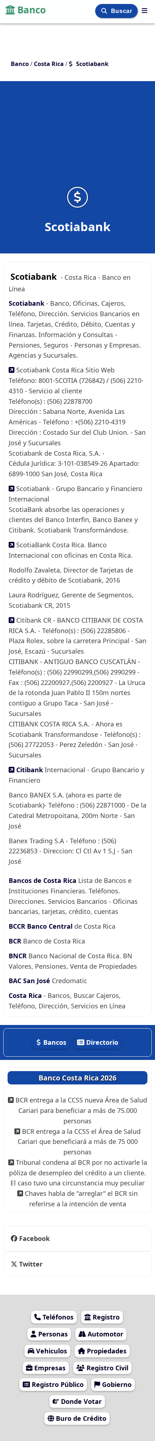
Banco (31, 9)
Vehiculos (50, 1351)
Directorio (101, 1042)
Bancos (53, 1042)
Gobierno (116, 1384)
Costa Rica (26, 995)
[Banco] (144, 10)
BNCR (18, 955)
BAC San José (30, 980)
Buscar (122, 11)
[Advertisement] (77, 138)
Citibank (29, 769)
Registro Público (57, 1384)
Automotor (104, 1334)
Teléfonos (57, 1317)
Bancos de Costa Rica (42, 880)
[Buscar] (105, 11)
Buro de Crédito (80, 1418)
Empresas (49, 1367)
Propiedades (106, 1351)
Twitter (30, 1264)
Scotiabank (27, 303)
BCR (16, 941)
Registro (105, 1317)
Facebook (33, 1238)
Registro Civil (106, 1367)
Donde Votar (80, 1401)
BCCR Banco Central (40, 926)
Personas (52, 1334)
